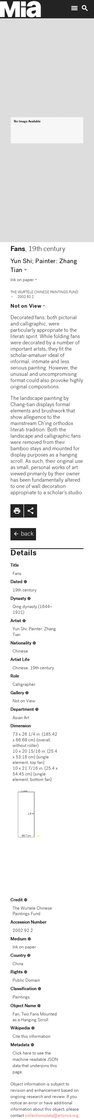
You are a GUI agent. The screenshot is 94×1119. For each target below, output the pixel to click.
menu (74, 8)
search (85, 8)
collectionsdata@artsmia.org (52, 1116)
